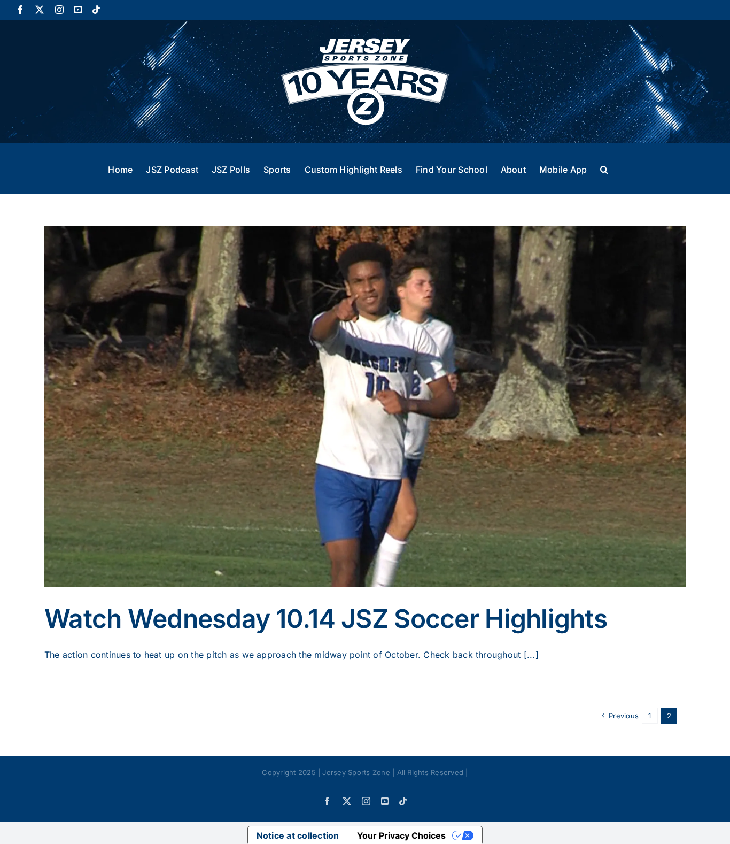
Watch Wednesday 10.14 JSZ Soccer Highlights (325, 618)
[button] (604, 168)
